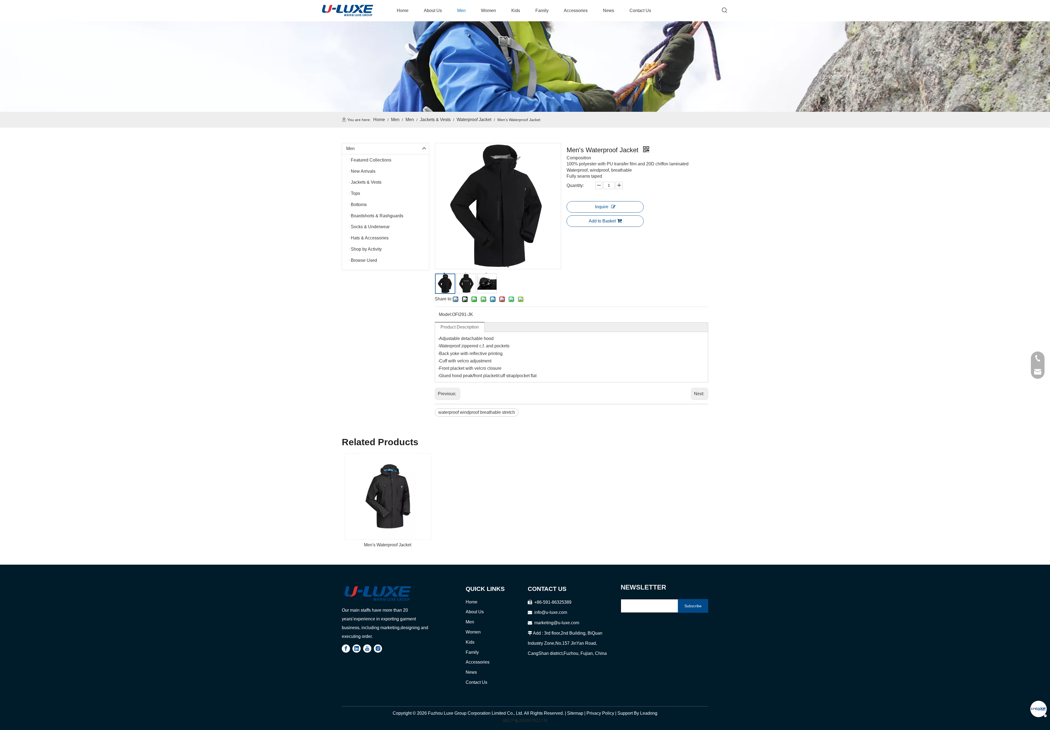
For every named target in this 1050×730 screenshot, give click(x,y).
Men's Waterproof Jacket (387, 545)
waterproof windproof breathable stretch (476, 412)
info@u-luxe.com (550, 612)
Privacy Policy (600, 713)
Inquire (601, 206)
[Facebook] (346, 648)
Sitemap (575, 713)
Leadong (648, 713)
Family (472, 652)
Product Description (460, 327)
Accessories (477, 662)
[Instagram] (378, 648)
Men (350, 148)
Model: (445, 314)
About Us (475, 611)
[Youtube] (367, 648)
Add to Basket (602, 221)
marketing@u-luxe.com (553, 622)
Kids (470, 642)
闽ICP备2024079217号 (525, 720)
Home (471, 602)
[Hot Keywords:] (724, 10)
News (471, 672)
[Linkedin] (356, 648)
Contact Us (476, 682)
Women (473, 632)
